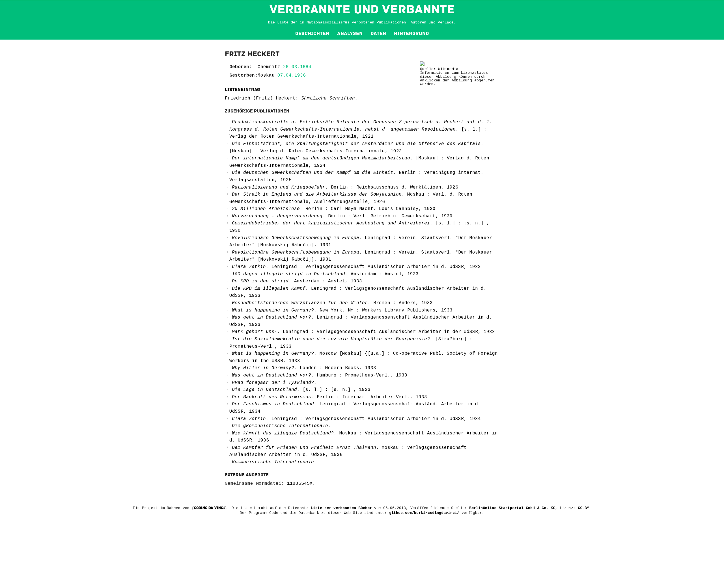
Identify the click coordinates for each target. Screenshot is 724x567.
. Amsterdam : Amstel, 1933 (325, 274)
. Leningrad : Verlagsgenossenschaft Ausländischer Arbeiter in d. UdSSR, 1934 (356, 418)
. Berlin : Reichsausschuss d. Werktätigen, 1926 (345, 187)
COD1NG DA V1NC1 (209, 508)
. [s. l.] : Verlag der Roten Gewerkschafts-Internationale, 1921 (360, 129)
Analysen (350, 33)
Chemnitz (269, 67)
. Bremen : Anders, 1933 (332, 303)
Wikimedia (448, 69)
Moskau (266, 75)
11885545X (300, 483)
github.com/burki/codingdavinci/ (424, 513)
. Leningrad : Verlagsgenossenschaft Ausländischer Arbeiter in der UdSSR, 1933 (363, 331)
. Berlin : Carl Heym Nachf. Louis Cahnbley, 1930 (334, 208)
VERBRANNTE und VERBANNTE (362, 9)
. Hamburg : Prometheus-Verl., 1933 (319, 375)
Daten (378, 33)
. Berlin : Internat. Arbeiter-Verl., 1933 (329, 397)
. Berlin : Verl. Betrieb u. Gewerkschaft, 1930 (342, 216)
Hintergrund (411, 33)
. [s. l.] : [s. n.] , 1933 (301, 389)
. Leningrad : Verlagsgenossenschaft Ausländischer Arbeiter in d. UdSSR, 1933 (356, 266)
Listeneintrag (242, 89)
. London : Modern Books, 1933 (304, 368)
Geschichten (312, 33)
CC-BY (583, 508)
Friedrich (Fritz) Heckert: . (291, 98)
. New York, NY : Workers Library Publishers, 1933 (342, 310)
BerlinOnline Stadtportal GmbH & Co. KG (512, 508)
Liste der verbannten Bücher (341, 508)
